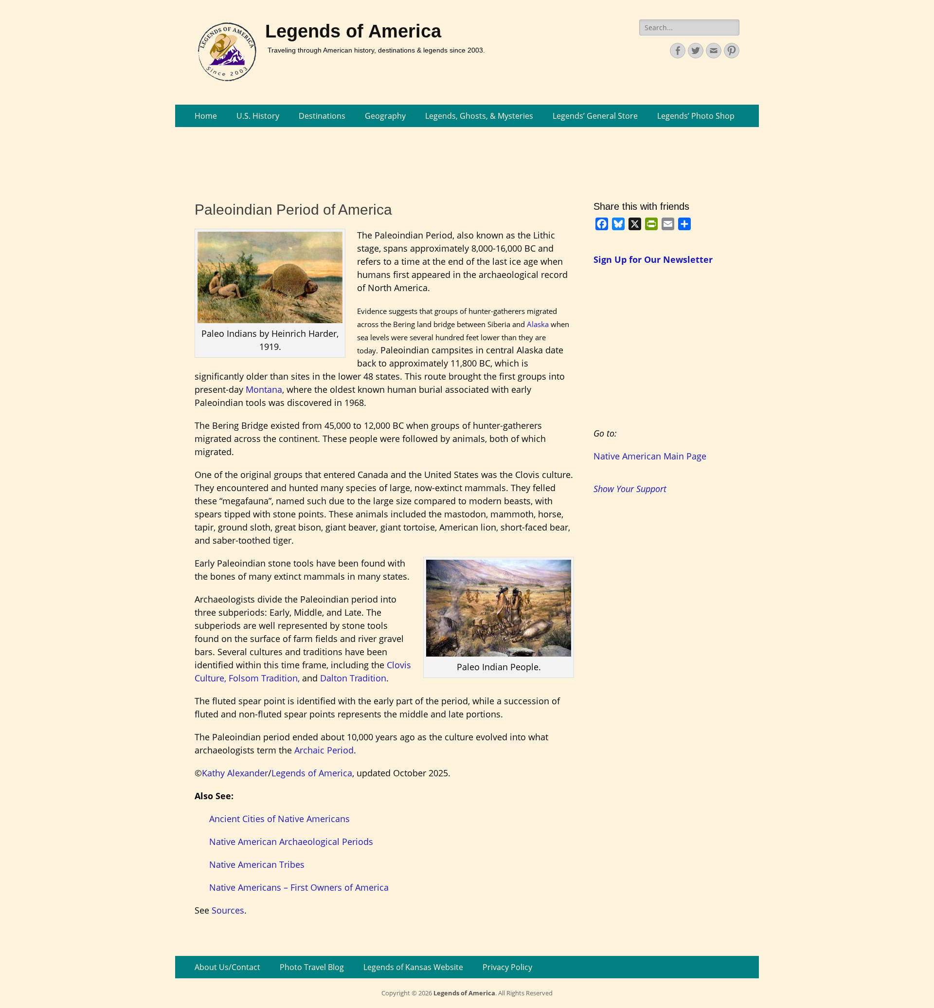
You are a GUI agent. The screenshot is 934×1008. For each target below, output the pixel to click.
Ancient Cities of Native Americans (279, 819)
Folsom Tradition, (264, 678)
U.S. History (257, 115)
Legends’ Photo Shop (696, 115)
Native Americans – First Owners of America (299, 887)
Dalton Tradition (353, 678)
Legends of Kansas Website (413, 967)
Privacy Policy (507, 967)
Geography (385, 115)
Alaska (538, 324)
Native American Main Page (649, 456)
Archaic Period (324, 750)
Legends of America (353, 31)
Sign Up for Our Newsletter (653, 259)
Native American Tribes (257, 864)
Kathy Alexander (235, 773)
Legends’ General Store (595, 115)
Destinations (322, 115)
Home (206, 115)
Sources (228, 910)
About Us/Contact (227, 967)
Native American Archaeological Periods (291, 841)
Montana (264, 389)
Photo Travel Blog (312, 967)
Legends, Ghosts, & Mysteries (479, 115)
